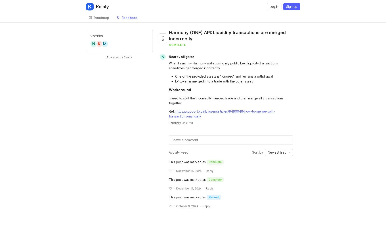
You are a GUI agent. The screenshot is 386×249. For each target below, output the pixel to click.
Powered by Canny (119, 57)
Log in (274, 6)
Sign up (291, 6)
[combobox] (279, 152)
